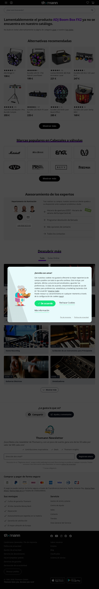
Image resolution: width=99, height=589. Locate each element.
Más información (42, 310)
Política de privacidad (81, 317)
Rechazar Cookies (67, 302)
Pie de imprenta (65, 317)
